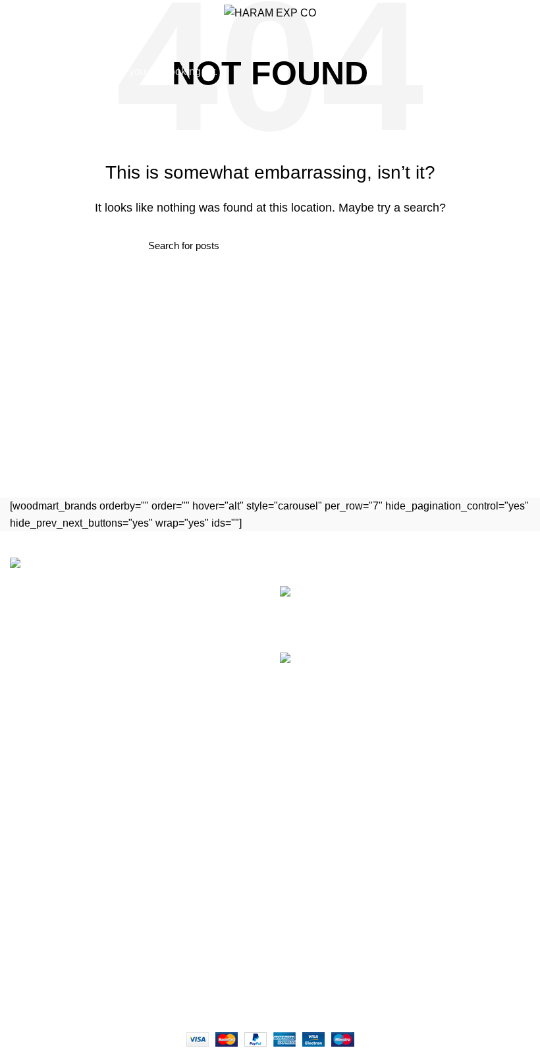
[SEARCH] (522, 48)
